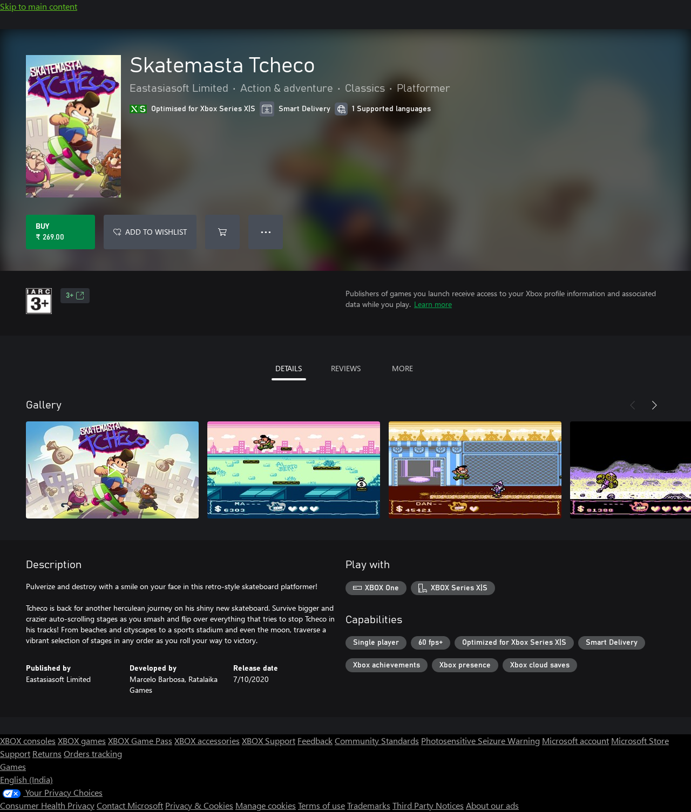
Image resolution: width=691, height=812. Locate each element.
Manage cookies (265, 805)
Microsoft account (575, 740)
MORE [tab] (402, 368)
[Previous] (632, 405)
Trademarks (368, 805)
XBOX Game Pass (140, 740)
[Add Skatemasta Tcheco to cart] (222, 232)
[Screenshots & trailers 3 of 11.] (475, 469)
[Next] (654, 405)
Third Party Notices (428, 805)
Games (13, 766)
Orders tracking (93, 753)
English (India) (26, 779)
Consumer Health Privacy (47, 805)
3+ (69, 295)
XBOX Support (268, 740)
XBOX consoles (28, 740)
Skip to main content (38, 6)
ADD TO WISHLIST (156, 232)
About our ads (492, 805)
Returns (47, 753)
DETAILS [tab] (288, 368)
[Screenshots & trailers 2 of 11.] (293, 469)
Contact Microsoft (130, 805)
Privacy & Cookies (199, 805)
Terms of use (321, 805)
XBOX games (82, 740)
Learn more (433, 304)
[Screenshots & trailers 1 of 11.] (112, 469)
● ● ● (266, 232)
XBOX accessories (207, 740)
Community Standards (377, 740)
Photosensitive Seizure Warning (480, 740)
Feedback (315, 740)
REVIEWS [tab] (346, 368)
